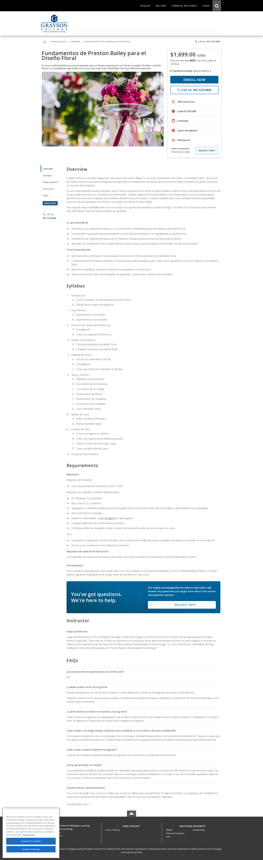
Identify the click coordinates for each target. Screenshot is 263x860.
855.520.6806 (49, 218)
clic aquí (109, 518)
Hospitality (76, 41)
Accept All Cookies (31, 841)
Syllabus (47, 175)
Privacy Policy (136, 852)
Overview (48, 168)
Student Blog (198, 829)
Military (169, 829)
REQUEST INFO (206, 150)
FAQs (45, 195)
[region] (31, 833)
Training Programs (59, 41)
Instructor (48, 188)
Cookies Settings (31, 849)
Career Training (112, 829)
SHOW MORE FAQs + (78, 804)
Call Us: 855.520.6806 (207, 41)
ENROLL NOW (194, 79)
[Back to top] (131, 825)
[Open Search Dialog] (216, 5)
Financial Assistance (175, 833)
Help (168, 836)
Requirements (50, 182)
